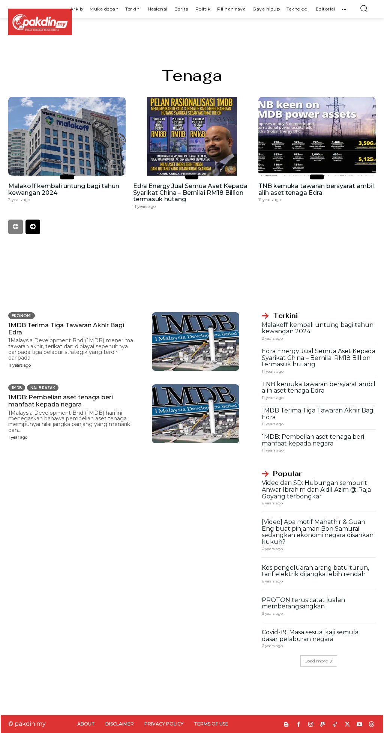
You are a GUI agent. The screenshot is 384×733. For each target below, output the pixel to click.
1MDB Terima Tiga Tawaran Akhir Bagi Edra (318, 414)
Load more (316, 661)
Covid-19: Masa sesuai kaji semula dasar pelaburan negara (310, 636)
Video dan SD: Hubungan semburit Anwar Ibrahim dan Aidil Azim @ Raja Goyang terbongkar (316, 489)
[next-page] (33, 227)
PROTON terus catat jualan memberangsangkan (303, 603)
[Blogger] (286, 725)
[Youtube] (359, 725)
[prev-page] (15, 227)
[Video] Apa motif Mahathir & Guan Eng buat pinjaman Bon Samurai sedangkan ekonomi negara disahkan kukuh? (318, 531)
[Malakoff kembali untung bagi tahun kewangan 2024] (67, 136)
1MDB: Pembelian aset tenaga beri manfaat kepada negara (60, 401)
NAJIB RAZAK (42, 387)
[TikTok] (335, 725)
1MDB (17, 387)
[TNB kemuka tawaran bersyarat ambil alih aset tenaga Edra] (317, 136)
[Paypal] (323, 725)
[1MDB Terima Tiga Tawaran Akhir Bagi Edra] (195, 341)
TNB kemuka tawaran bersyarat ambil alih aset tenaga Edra (316, 189)
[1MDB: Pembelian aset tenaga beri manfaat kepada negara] (195, 413)
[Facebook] (298, 725)
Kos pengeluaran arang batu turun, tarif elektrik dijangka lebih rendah (315, 571)
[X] (347, 725)
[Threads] (372, 725)
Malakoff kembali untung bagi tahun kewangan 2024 (63, 189)
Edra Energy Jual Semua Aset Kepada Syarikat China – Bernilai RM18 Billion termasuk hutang (190, 192)
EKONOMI (22, 315)
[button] (364, 8)
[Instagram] (310, 725)
